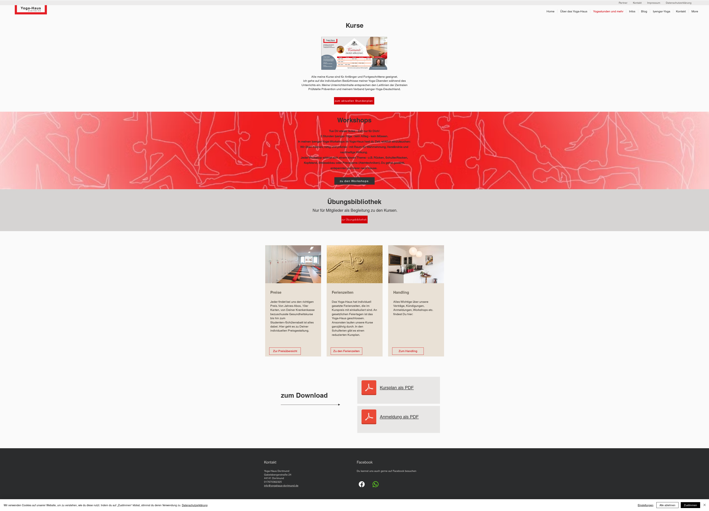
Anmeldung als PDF (399, 416)
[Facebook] (362, 484)
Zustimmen (690, 505)
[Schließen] (704, 505)
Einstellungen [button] (645, 505)
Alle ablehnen (667, 505)
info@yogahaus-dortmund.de (281, 485)
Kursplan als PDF (397, 387)
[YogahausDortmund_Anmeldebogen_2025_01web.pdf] (369, 388)
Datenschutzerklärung (195, 505)
